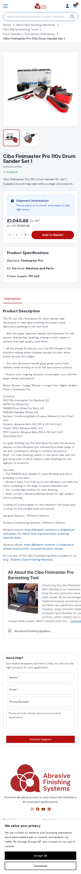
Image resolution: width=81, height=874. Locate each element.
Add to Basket (52, 235)
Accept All (40, 855)
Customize (40, 866)
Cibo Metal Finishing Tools (20, 29)
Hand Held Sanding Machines (35, 25)
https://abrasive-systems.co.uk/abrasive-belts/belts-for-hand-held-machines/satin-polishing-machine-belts (39, 533)
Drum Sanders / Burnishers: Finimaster (29, 34)
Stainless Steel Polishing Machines (32, 559)
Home (7, 25)
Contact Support (40, 739)
